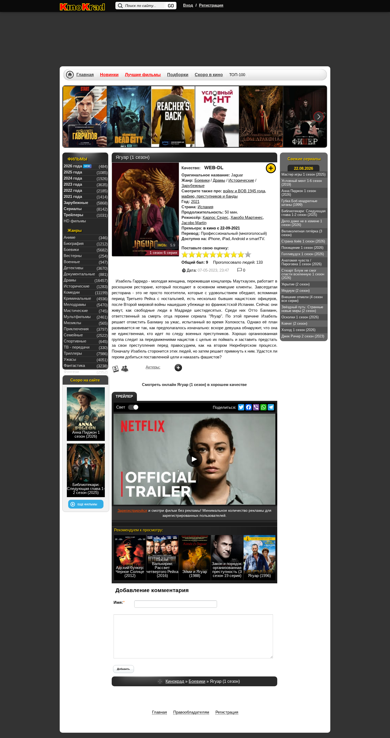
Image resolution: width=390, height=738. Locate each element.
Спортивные (75, 341)
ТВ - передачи (76, 347)
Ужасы (70, 359)
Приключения (76, 329)
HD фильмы (75, 221)
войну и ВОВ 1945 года (244, 191)
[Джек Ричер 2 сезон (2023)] (173, 116)
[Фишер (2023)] (305, 116)
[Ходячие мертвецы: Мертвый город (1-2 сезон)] (129, 116)
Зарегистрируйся (132, 510)
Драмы (219, 180)
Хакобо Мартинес (247, 217)
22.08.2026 (303, 168)
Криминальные (77, 298)
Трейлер (124, 396)
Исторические (241, 180)
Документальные (79, 274)
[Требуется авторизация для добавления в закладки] (271, 168)
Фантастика (74, 365)
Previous (71, 117)
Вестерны (73, 255)
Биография (74, 243)
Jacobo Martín (193, 222)
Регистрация (211, 5)
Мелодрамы (75, 304)
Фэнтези (71, 371)
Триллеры (73, 353)
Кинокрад (175, 681)
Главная (85, 75)
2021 (195, 201)
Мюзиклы (72, 322)
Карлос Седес (215, 217)
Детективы (73, 268)
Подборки (177, 75)
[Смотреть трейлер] (194, 459)
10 (247, 254)
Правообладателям (191, 712)
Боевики (202, 180)
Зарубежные (193, 185)
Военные (72, 261)
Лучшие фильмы (143, 75)
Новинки (109, 75)
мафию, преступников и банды (209, 196)
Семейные (73, 335)
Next (318, 117)
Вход (188, 5)
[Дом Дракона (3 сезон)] (261, 116)
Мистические (76, 310)
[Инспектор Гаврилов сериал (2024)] (85, 116)
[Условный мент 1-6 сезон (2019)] (217, 116)
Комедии (72, 292)
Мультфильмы (77, 316)
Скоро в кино (209, 75)
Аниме (69, 237)
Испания (205, 207)
